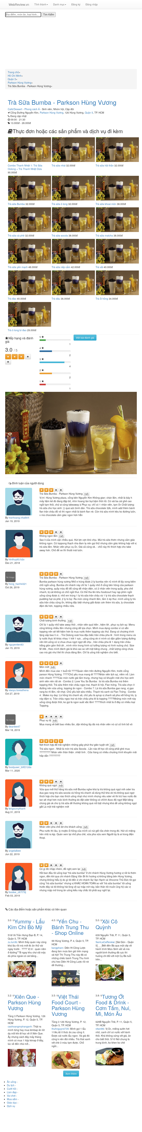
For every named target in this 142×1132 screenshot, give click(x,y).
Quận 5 (89, 112)
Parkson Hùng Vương (51, 112)
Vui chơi (11, 1095)
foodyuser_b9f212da (20, 767)
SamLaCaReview (105, 942)
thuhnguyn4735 (60, 1028)
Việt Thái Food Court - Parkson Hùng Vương (68, 1005)
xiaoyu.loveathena (19, 690)
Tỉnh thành (40, 4)
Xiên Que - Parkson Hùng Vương (24, 1002)
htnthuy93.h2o (16, 559)
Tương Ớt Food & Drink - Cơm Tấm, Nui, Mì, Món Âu (113, 1005)
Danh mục (58, 4)
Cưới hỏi (11, 1088)
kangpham (57, 947)
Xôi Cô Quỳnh (107, 924)
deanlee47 (14, 726)
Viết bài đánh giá (85, 337)
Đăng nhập (92, 4)
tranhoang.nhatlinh (19, 517)
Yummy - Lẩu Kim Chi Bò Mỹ (26, 924)
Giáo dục (12, 1102)
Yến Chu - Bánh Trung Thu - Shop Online (70, 927)
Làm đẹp (12, 1092)
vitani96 (100, 1028)
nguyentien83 (16, 644)
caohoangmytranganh (20, 1026)
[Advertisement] (71, 43)
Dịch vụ (11, 1106)
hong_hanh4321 (18, 584)
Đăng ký (75, 4)
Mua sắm (12, 1099)
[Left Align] (8, 356)
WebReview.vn (19, 4)
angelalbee (15, 850)
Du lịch (10, 1085)
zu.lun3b (12, 942)
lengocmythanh (17, 808)
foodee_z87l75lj (17, 892)
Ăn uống (11, 1081)
